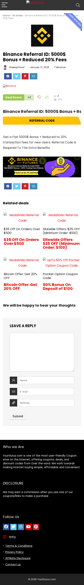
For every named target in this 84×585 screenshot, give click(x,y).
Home (6, 15)
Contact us (13, 564)
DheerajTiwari (16, 67)
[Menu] (4, 5)
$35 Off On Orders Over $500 (22, 231)
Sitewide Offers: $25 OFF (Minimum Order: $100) (61, 231)
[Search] (78, 5)
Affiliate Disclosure (17, 558)
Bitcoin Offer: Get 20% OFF (20, 276)
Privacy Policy (14, 552)
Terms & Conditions (18, 546)
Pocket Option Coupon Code (60, 276)
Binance (60, 67)
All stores (17, 15)
